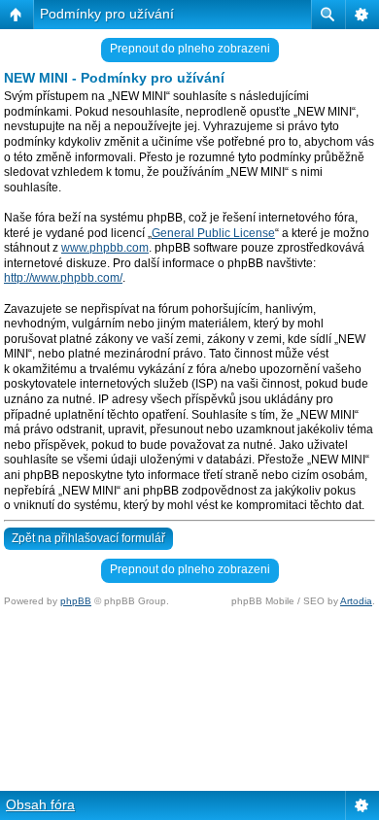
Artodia (356, 601)
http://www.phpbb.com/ (63, 278)
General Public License (213, 233)
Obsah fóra (40, 804)
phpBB (75, 601)
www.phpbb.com (105, 248)
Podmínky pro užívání (107, 13)
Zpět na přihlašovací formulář (88, 538)
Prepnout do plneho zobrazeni (190, 48)
